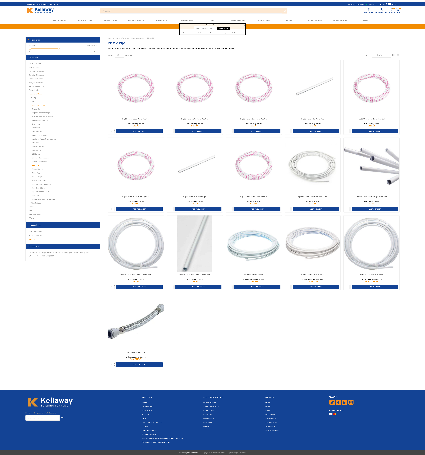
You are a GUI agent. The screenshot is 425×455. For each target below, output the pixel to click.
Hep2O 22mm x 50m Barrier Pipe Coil (253, 197)
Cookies (145, 426)
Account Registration (211, 406)
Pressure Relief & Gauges (41, 184)
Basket (267, 402)
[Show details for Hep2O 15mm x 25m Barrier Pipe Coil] (254, 88)
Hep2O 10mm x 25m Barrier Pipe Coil (135, 119)
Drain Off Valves (38, 147)
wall (43, 256)
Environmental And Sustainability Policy (156, 442)
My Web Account (381, 12)
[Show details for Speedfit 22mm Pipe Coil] (136, 321)
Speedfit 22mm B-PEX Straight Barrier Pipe (135, 275)
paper (81, 252)
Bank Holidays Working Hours (152, 422)
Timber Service (270, 418)
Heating (33, 98)
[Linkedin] (344, 402)
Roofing (32, 207)
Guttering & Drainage (36, 75)
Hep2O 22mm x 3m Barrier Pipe (194, 197)
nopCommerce (192, 453)
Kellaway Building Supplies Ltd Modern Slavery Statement (162, 438)
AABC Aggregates (35, 232)
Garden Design (34, 90)
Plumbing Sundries (39, 180)
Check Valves (37, 132)
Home (110, 38)
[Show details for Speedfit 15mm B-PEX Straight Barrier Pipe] (371, 166)
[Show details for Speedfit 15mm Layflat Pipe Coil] (312, 243)
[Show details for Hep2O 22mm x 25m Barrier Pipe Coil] (136, 166)
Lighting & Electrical (36, 79)
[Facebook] (338, 402)
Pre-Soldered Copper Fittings (42, 116)
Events (267, 410)
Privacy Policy (270, 426)
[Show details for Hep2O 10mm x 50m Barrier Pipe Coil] (195, 88)
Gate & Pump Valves (39, 135)
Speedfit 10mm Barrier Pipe (254, 275)
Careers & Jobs (147, 406)
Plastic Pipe (37, 165)
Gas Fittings (36, 150)
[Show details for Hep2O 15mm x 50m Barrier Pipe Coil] (371, 88)
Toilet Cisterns (36, 203)
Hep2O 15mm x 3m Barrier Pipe (312, 119)
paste (86, 252)
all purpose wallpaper (63, 252)
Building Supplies (35, 64)
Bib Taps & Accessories (41, 158)
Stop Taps (36, 143)
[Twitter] (332, 402)
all (30, 252)
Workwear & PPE (35, 214)
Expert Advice (147, 410)
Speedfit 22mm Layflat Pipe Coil (371, 275)
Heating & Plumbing (36, 94)
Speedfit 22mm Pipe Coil (136, 352)
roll (40, 256)
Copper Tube (37, 109)
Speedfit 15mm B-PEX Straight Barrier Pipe (371, 197)
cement (75, 252)
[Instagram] (351, 402)
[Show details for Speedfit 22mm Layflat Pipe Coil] (371, 243)
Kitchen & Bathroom (36, 86)
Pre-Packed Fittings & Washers (43, 199)
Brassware (36, 124)
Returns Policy (208, 418)
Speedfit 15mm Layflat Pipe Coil (312, 275)
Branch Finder (369, 12)
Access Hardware (35, 235)
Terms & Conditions (272, 430)
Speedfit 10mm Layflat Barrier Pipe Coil (312, 197)
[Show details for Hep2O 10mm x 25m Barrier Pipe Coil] (136, 88)
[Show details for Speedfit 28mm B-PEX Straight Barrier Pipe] (195, 243)
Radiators (34, 101)
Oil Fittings (36, 154)
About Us (145, 414)
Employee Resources (149, 430)
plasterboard (33, 256)
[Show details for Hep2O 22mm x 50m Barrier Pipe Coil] (254, 166)
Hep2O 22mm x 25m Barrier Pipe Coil (135, 197)
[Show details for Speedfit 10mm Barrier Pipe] (254, 243)
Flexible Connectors (39, 162)
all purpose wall (48, 252)
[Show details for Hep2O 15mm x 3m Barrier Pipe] (312, 88)
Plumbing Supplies (38, 105)
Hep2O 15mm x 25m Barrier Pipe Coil (253, 119)
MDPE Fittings (37, 177)
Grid (393, 55)
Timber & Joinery (35, 68)
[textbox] (191, 11)
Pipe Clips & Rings (38, 188)
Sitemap (145, 402)
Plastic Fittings (37, 169)
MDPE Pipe (36, 173)
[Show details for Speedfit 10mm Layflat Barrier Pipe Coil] (312, 166)
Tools (31, 211)
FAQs (144, 418)
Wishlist (267, 406)
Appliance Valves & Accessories (44, 139)
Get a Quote (207, 422)
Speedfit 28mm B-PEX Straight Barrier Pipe (194, 275)
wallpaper (50, 256)
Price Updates (270, 414)
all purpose (36, 252)
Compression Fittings (40, 120)
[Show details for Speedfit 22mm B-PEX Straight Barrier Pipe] (136, 243)
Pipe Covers (36, 196)
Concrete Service (271, 422)
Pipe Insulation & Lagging (41, 192)
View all (32, 240)
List (398, 55)
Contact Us (207, 414)
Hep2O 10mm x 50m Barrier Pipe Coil (194, 119)
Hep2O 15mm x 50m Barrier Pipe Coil (371, 119)
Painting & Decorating (36, 71)
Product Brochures (149, 434)
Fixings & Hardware (36, 83)
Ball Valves (36, 128)
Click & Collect (208, 410)
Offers (31, 218)
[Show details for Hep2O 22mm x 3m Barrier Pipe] (195, 166)
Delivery (206, 426)
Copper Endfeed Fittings (41, 113)
